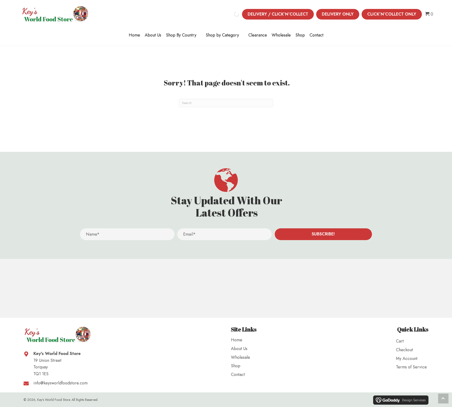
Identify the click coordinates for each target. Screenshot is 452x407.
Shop (300, 35)
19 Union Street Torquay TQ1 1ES (47, 367)
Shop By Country (181, 35)
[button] (323, 234)
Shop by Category (222, 35)
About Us (153, 35)
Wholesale (281, 35)
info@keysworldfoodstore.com (60, 383)
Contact (316, 35)
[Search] (232, 14)
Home (134, 35)
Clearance (257, 35)
